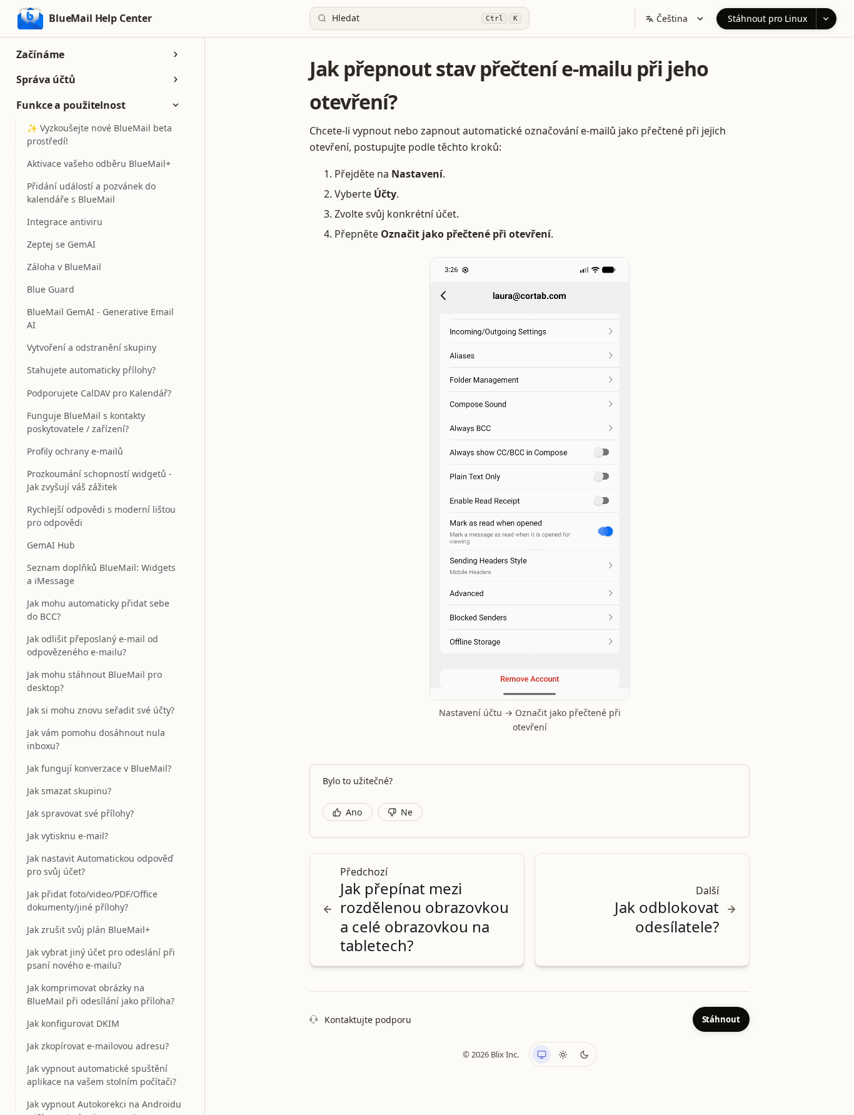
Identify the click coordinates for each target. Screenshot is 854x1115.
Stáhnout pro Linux (767, 18)
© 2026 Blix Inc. (491, 1054)
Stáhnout (721, 1019)
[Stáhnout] (826, 18)
